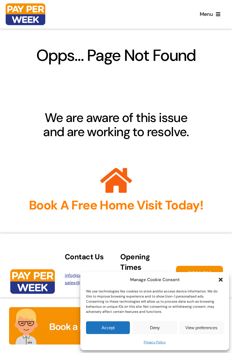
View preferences (201, 327)
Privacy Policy (155, 342)
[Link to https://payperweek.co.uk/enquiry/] (116, 180)
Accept (108, 327)
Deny (155, 327)
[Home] (25, 14)
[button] (221, 280)
